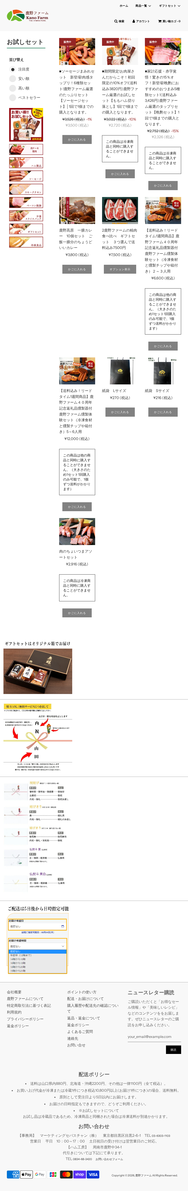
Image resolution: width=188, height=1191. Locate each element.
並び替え (16, 59)
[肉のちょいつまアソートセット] (77, 531)
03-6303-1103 (161, 1135)
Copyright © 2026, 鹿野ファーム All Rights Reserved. (145, 1175)
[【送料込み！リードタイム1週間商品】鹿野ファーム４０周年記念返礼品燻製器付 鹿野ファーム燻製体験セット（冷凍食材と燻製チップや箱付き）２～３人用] (163, 210)
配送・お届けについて (85, 998)
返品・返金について (83, 1018)
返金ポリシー (18, 1026)
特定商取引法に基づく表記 (29, 1005)
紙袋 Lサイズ (114, 390)
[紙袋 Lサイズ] (120, 370)
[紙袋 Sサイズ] (163, 370)
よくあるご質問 (80, 1031)
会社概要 (14, 992)
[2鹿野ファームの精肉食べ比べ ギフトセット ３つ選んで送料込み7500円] (120, 210)
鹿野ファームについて (25, 998)
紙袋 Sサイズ (157, 390)
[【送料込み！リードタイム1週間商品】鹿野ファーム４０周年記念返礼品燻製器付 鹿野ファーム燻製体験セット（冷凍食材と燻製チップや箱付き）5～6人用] (77, 370)
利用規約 (14, 1012)
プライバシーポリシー (25, 1019)
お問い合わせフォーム (109, 1159)
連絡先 (72, 1038)
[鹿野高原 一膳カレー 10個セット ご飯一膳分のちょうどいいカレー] (77, 210)
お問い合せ (76, 1045)
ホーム (124, 5)
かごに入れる (77, 139)
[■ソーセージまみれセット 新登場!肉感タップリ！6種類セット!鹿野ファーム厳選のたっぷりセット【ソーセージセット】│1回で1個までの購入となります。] (77, 51)
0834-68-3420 (82, 1159)
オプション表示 (120, 269)
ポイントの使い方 (82, 992)
